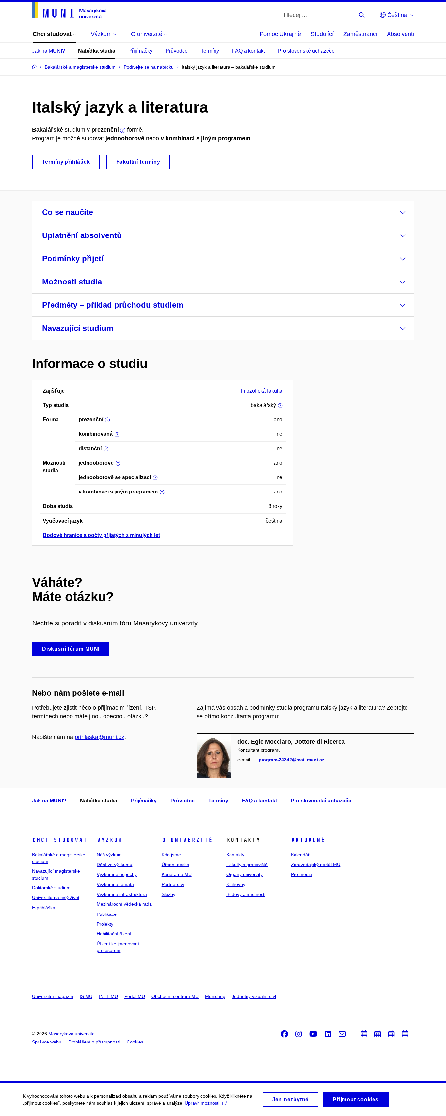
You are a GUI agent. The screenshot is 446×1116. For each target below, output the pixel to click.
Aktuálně (308, 840)
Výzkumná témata (115, 884)
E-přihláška (43, 907)
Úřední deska (175, 864)
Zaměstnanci (360, 34)
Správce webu (46, 1041)
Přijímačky (140, 51)
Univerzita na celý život (55, 897)
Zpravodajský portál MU (315, 864)
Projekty (105, 924)
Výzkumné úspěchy (117, 874)
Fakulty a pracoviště (247, 864)
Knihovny (235, 884)
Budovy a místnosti (245, 894)
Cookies (135, 1041)
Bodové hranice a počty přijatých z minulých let (101, 535)
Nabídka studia (96, 51)
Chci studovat (59, 840)
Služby (168, 894)
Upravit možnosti (202, 1103)
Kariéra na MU (177, 874)
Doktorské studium (51, 887)
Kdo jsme (171, 854)
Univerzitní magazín (52, 996)
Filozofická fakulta (261, 391)
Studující (322, 34)
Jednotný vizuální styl (254, 996)
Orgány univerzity (244, 874)
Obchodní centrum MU (175, 996)
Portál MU (134, 996)
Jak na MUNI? (48, 51)
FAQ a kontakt (248, 51)
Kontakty (235, 854)
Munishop (215, 996)
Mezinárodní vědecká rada (124, 904)
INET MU (108, 996)
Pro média (301, 874)
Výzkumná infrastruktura (122, 894)
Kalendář (300, 854)
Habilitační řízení (114, 933)
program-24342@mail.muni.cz (291, 759)
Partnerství (173, 884)
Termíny (210, 51)
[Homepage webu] (69, 10)
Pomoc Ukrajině (280, 34)
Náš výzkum (109, 854)
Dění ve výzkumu (114, 864)
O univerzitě (187, 840)
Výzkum (109, 840)
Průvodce (177, 51)
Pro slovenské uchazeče (306, 51)
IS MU (86, 996)
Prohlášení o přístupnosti (94, 1041)
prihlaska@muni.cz (99, 737)
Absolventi (400, 34)
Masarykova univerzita (71, 1033)
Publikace (107, 914)
